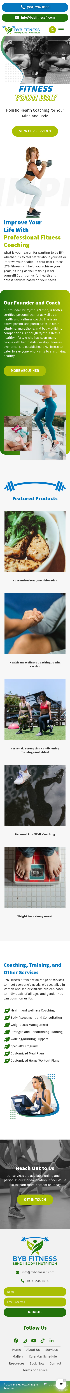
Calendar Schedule (43, 1356)
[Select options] (62, 517)
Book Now (37, 1363)
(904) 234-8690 (38, 1281)
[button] (35, 7)
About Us (33, 1350)
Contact (55, 1363)
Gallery (18, 1356)
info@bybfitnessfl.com (38, 1272)
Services (51, 1350)
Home (16, 1350)
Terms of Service (35, 1370)
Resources (16, 1363)
